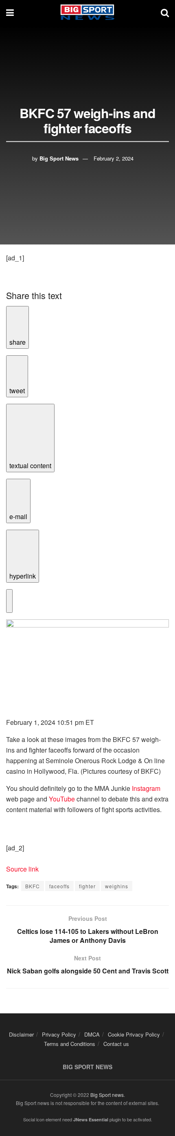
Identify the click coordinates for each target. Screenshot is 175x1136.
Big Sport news (107, 1094)
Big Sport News (59, 158)
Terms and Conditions (69, 1044)
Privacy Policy (59, 1034)
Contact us (116, 1044)
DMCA (92, 1034)
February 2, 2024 (113, 158)
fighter (87, 886)
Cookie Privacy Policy (134, 1034)
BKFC (32, 886)
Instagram (146, 788)
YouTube (62, 799)
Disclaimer (21, 1034)
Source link (22, 869)
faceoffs (59, 886)
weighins (116, 886)
